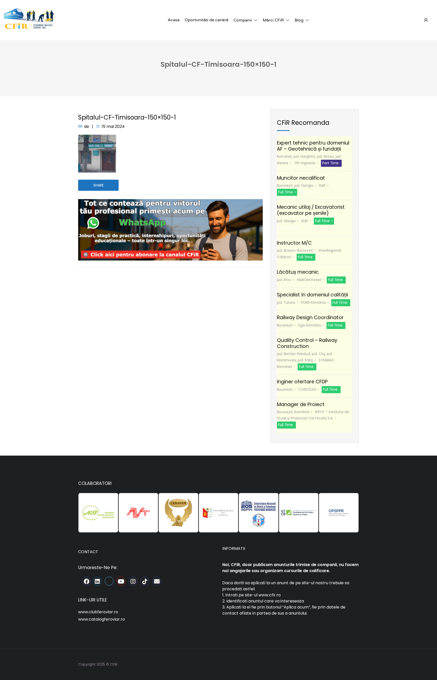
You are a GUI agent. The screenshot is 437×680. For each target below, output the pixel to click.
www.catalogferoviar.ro (101, 619)
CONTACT (88, 552)
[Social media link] (354, 663)
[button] (245, 20)
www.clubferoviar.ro (98, 612)
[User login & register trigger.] (426, 20)
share (98, 185)
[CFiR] (29, 20)
